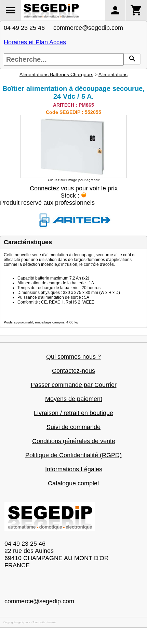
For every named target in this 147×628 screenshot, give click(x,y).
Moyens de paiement (73, 398)
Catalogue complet (73, 483)
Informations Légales (73, 469)
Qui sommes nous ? (73, 356)
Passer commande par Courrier (74, 384)
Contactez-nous (73, 370)
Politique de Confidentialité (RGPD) (73, 455)
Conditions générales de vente (73, 441)
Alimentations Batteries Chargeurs (56, 74)
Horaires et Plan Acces (35, 42)
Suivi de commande (73, 427)
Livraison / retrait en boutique (73, 413)
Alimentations (113, 74)
